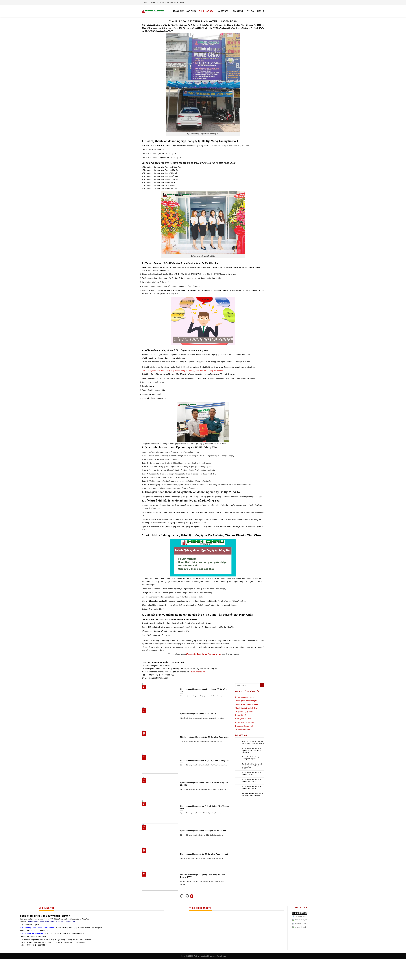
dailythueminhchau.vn (179, 672)
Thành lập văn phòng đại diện (246, 704)
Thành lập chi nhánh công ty (245, 701)
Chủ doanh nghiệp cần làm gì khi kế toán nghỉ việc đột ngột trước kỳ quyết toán (253, 766)
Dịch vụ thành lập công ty (244, 697)
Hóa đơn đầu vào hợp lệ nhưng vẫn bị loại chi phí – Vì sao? (252, 794)
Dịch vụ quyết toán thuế (244, 726)
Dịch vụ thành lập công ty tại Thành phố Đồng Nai (251, 758)
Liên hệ (260, 11)
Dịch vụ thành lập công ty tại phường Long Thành (251, 787)
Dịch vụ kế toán (241, 715)
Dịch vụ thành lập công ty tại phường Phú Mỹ (251, 773)
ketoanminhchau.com (159, 672)
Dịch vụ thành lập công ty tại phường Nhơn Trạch (251, 780)
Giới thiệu (191, 11)
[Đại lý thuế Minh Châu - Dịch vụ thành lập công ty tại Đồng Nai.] (153, 11)
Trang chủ (178, 11)
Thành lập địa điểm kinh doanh (247, 708)
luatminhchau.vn (198, 672)
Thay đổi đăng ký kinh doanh (246, 711)
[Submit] (262, 685)
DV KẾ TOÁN (222, 11)
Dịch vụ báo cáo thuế (243, 719)
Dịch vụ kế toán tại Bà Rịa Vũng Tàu (203, 654)
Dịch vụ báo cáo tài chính (244, 722)
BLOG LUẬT (238, 11)
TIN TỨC (250, 11)
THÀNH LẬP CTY (206, 11)
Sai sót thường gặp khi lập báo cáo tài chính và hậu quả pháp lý (253, 742)
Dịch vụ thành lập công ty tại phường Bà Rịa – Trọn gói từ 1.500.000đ (251, 750)
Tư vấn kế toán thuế (242, 730)
